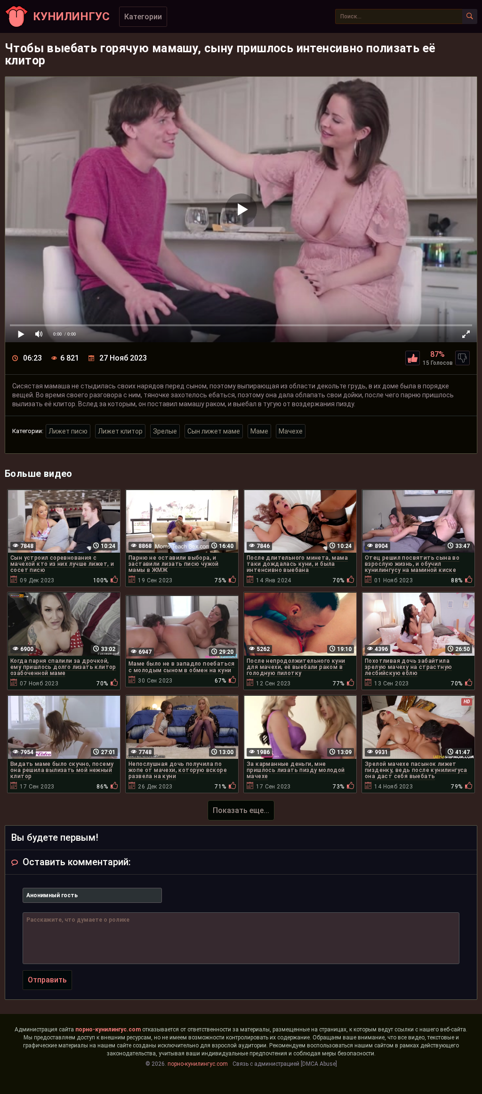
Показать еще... (241, 810)
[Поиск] (469, 16)
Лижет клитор (120, 431)
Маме (259, 431)
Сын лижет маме (213, 431)
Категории (143, 16)
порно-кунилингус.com (108, 1029)
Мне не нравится (462, 358)
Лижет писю (68, 431)
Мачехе (291, 431)
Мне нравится (412, 358)
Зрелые (165, 431)
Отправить (47, 979)
